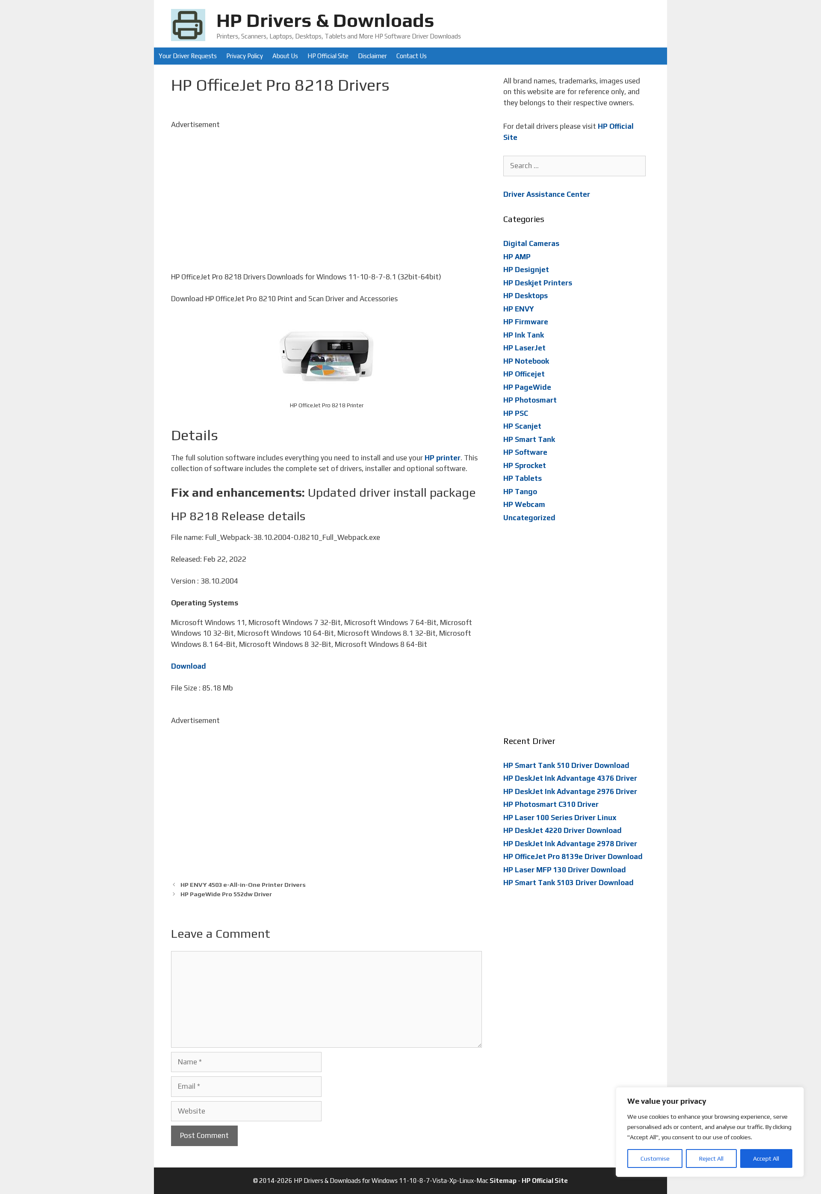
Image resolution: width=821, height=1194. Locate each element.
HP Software (525, 452)
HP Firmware (525, 321)
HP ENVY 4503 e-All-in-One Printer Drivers (243, 884)
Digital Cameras (531, 243)
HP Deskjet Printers (537, 283)
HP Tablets (522, 478)
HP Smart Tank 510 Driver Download (566, 765)
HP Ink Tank (523, 335)
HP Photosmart (530, 400)
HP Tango (520, 491)
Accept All (766, 1158)
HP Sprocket (524, 465)
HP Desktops (525, 295)
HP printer (443, 457)
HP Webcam (524, 504)
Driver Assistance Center (546, 194)
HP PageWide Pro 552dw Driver (226, 894)
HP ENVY (518, 309)
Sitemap (503, 1180)
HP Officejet (524, 374)
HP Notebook (526, 361)
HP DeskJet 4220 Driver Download (562, 830)
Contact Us (411, 55)
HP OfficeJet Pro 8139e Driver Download (573, 856)
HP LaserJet (524, 348)
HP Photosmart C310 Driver (551, 804)
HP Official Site (327, 55)
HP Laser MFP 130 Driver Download (564, 869)
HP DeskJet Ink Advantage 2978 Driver (570, 843)
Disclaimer (372, 55)
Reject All (711, 1158)
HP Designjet (526, 269)
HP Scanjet (522, 426)
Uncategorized (529, 517)
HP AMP (517, 256)
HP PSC (515, 413)
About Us (285, 55)
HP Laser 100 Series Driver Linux (560, 817)
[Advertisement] (326, 190)
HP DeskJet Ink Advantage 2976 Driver (570, 791)
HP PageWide (527, 387)
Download (188, 666)
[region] (710, 1132)
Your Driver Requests (188, 55)
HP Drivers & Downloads (325, 20)
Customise (655, 1158)
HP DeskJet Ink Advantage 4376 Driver (570, 778)
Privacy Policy (244, 55)
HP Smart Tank (529, 439)
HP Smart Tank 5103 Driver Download (568, 882)
